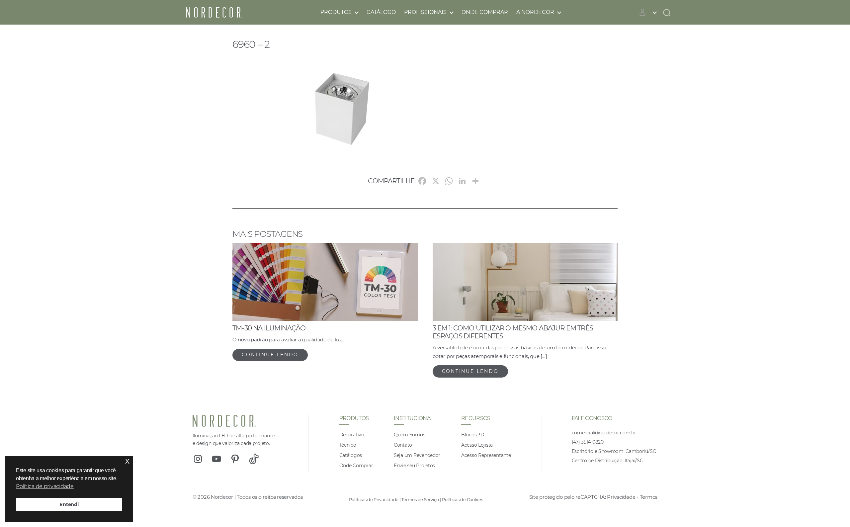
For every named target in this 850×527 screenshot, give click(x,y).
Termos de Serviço (420, 499)
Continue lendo (270, 355)
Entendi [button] (68, 504)
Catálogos (350, 455)
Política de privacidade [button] (45, 486)
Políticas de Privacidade (374, 499)
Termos (648, 497)
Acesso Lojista (477, 445)
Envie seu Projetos (414, 466)
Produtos (336, 12)
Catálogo (381, 12)
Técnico (347, 445)
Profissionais (425, 12)
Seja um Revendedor (417, 455)
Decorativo (351, 435)
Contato (403, 445)
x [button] (127, 461)
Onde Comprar (485, 12)
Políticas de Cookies (462, 499)
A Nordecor (535, 12)
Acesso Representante (486, 455)
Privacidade (621, 497)
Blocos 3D (472, 435)
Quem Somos (409, 435)
